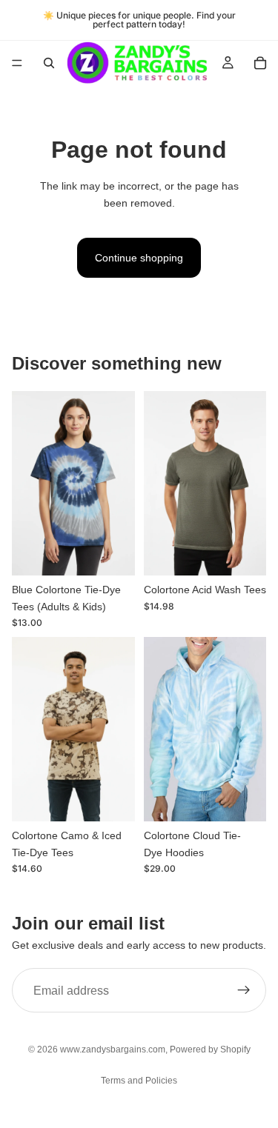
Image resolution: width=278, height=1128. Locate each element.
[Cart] (260, 63)
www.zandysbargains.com (112, 1049)
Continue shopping (139, 258)
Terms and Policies (139, 1080)
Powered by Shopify (210, 1049)
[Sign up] (243, 990)
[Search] (49, 63)
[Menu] (17, 63)
